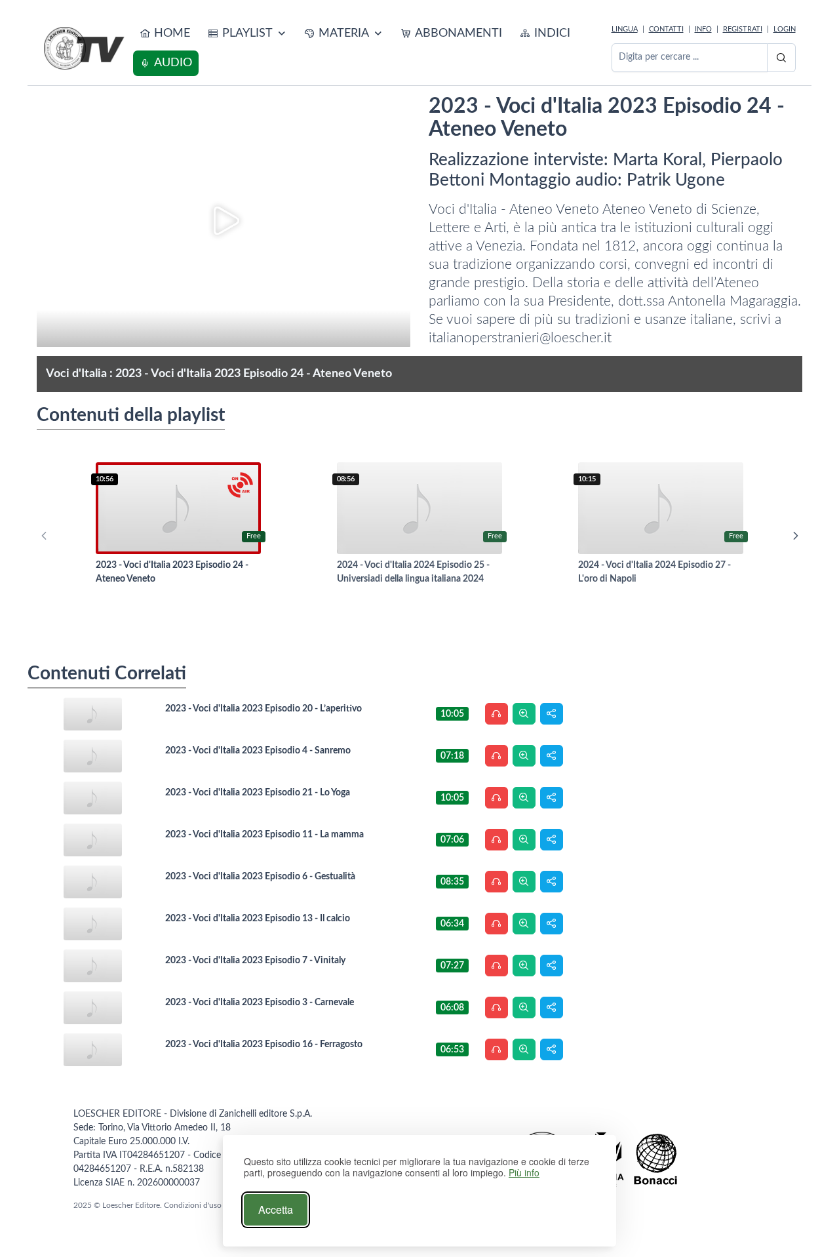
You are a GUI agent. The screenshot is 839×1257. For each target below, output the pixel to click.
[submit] (781, 58)
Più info (524, 1172)
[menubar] (369, 48)
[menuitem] (165, 34)
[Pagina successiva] (796, 536)
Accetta (275, 1209)
